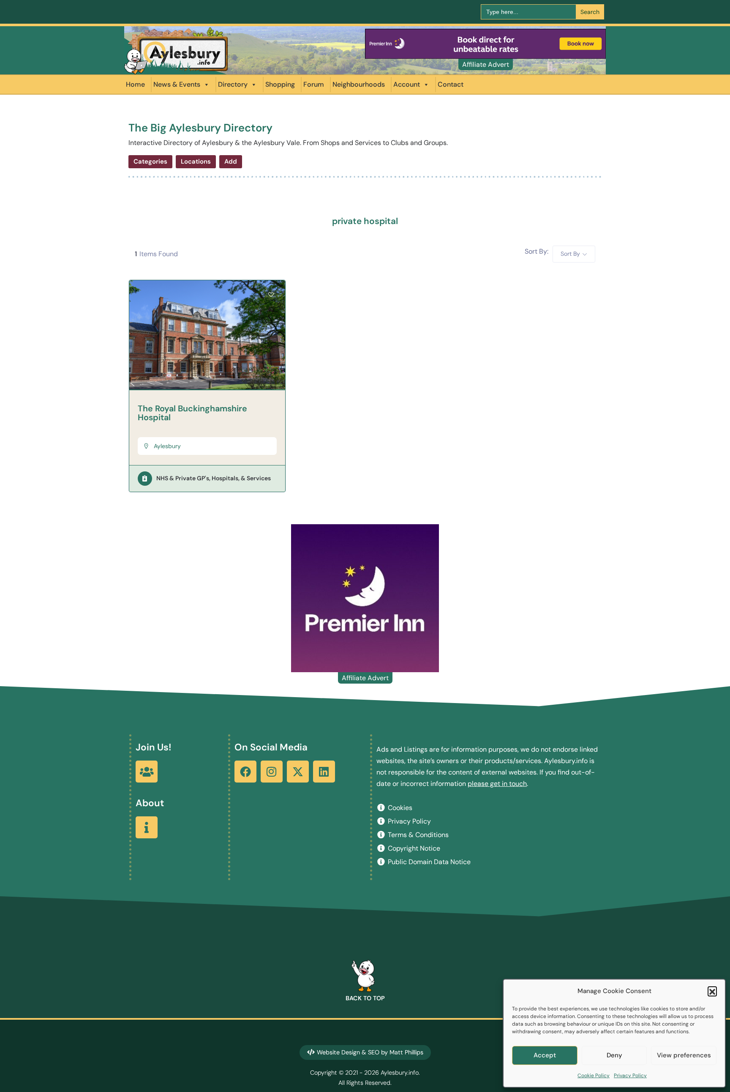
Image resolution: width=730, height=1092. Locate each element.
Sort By (570, 253)
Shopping (280, 84)
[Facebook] (245, 772)
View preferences (684, 1055)
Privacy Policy (630, 1075)
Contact (450, 84)
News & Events (176, 84)
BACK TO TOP (365, 998)
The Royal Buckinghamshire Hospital (192, 413)
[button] (712, 991)
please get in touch (497, 783)
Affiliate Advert (485, 64)
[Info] (147, 827)
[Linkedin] (324, 772)
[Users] (147, 772)
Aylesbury (167, 446)
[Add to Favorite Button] (270, 294)
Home (135, 84)
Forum (313, 84)
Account (406, 84)
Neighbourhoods (358, 84)
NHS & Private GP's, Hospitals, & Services (213, 478)
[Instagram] (272, 772)
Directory (233, 84)
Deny (614, 1055)
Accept (545, 1055)
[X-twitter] (298, 772)
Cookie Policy (593, 1075)
